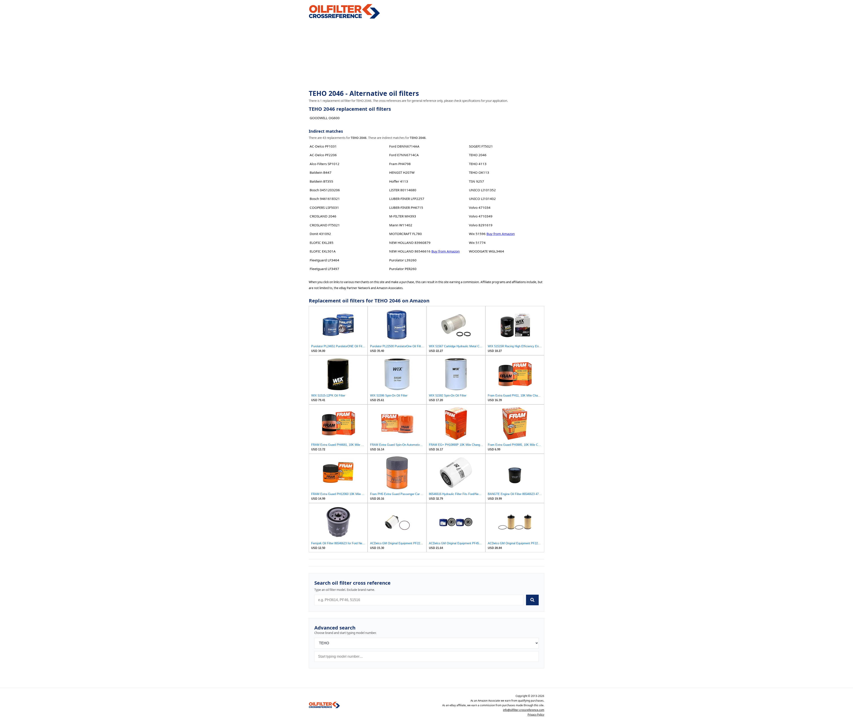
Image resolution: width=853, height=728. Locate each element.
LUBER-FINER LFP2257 (406, 198)
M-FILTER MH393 (402, 216)
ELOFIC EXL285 (321, 242)
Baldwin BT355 (321, 181)
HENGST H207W (402, 172)
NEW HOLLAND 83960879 (409, 242)
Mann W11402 (400, 225)
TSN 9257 (476, 181)
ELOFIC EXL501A (323, 251)
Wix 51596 (477, 233)
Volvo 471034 (479, 207)
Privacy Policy (536, 714)
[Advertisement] (426, 55)
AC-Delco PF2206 (323, 155)
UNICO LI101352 (482, 190)
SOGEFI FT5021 (481, 146)
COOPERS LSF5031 (324, 207)
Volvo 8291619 (480, 225)
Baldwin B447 (320, 172)
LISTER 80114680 (402, 190)
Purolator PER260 (403, 268)
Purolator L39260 (403, 260)
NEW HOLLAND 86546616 (409, 251)
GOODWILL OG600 (325, 118)
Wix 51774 (477, 242)
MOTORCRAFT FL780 (405, 233)
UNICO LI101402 (482, 198)
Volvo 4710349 (480, 216)
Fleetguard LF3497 (324, 268)
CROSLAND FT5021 (325, 225)
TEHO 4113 (477, 164)
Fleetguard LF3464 (324, 260)
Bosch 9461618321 (325, 198)
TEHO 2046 (477, 155)
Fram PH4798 (400, 164)
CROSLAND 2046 (323, 216)
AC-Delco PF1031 (323, 146)
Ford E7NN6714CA (404, 155)
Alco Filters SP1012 (324, 164)
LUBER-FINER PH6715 (406, 207)
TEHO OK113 (479, 172)
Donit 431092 (320, 233)
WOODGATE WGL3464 (486, 251)
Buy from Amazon (445, 251)
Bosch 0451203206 (325, 190)
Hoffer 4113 (398, 181)
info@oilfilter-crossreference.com (523, 710)
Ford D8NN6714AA (404, 146)
